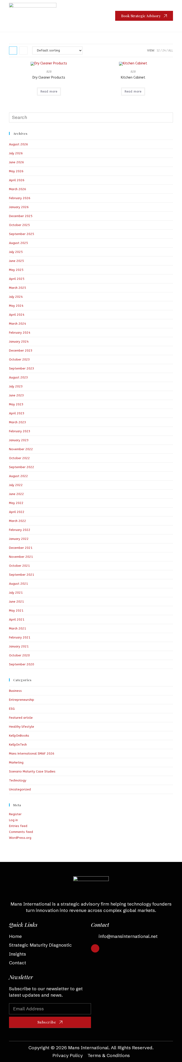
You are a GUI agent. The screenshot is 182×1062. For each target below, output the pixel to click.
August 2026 (18, 144)
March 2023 (17, 422)
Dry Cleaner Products (48, 78)
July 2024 (16, 296)
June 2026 (16, 162)
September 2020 (21, 664)
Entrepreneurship (21, 699)
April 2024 (16, 314)
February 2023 (19, 431)
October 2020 (19, 655)
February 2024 (19, 332)
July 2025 (16, 252)
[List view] (23, 50)
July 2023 (16, 386)
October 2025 (19, 225)
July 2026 (16, 153)
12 (158, 50)
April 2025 (16, 279)
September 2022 (21, 467)
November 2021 (21, 556)
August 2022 (18, 476)
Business (15, 691)
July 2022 (16, 485)
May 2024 (16, 305)
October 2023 (19, 359)
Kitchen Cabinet (133, 78)
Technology (17, 780)
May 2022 (16, 503)
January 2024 (19, 341)
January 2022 (19, 539)
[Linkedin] (95, 948)
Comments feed (21, 832)
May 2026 (16, 171)
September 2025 (21, 234)
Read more (49, 91)
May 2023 (16, 404)
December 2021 (20, 548)
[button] (104, 16)
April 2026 (16, 180)
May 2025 (16, 270)
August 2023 (18, 377)
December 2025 (20, 216)
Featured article (21, 717)
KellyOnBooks (19, 735)
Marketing (16, 762)
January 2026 (19, 207)
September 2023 (21, 368)
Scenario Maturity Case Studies (32, 771)
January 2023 (19, 440)
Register (15, 814)
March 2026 (17, 189)
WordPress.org (20, 838)
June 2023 (16, 395)
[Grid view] (13, 50)
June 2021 (16, 601)
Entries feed (18, 826)
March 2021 (17, 628)
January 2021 (19, 646)
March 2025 (17, 288)
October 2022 (19, 458)
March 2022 (17, 521)
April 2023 (16, 413)
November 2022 (21, 449)
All (170, 50)
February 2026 (19, 198)
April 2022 (16, 512)
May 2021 (16, 610)
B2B (48, 71)
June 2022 (16, 494)
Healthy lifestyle (21, 726)
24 (164, 50)
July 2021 (16, 592)
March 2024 (17, 323)
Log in (13, 820)
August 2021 (18, 583)
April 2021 (16, 619)
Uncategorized (20, 789)
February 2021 (19, 637)
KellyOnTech (18, 744)
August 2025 (18, 243)
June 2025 (16, 261)
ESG (12, 708)
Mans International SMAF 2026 (31, 753)
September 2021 (21, 574)
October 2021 (19, 565)
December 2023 (20, 350)
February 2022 (19, 530)
